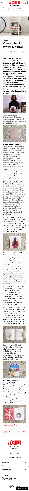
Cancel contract (22, 488)
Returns (18, 485)
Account (25, 3)
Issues (5, 55)
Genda (15, 155)
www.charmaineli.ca (10, 425)
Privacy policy (12, 485)
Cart (27, 1)
